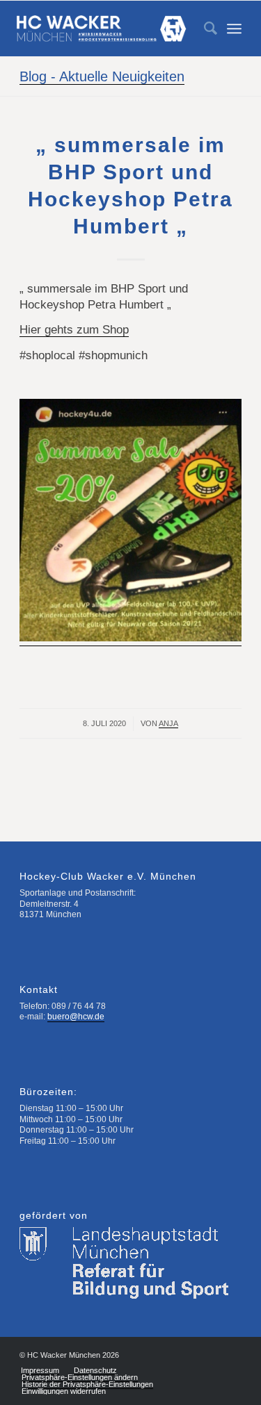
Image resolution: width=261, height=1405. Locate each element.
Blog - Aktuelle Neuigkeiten (101, 76)
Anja (168, 723)
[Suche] (203, 28)
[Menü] (234, 28)
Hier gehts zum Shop (74, 329)
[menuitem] (203, 28)
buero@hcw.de (75, 1016)
